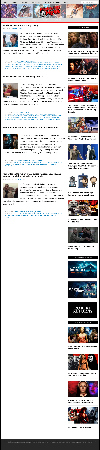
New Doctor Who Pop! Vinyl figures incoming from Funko (81, 194)
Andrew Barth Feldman (41, 114)
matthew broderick (35, 117)
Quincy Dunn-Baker (30, 119)
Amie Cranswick (18, 160)
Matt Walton (25, 117)
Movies (16, 61)
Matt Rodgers (18, 212)
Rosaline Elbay (40, 164)
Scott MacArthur (43, 119)
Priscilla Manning (44, 68)
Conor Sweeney (20, 65)
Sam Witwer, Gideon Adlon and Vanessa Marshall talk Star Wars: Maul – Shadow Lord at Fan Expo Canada (83, 108)
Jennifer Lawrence (39, 116)
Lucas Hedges (45, 66)
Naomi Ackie (18, 68)
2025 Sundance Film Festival (23, 63)
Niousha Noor (9, 164)
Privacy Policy (64, 442)
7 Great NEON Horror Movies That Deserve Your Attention (81, 401)
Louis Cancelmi (36, 66)
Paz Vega (17, 164)
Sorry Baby (54, 68)
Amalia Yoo (29, 114)
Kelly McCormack (17, 66)
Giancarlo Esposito (20, 162)
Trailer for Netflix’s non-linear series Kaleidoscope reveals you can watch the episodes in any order (32, 175)
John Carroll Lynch (50, 65)
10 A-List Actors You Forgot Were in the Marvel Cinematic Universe (83, 53)
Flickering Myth (50, 11)
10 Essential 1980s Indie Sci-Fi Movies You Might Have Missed (82, 138)
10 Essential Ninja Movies (79, 427)
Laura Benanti (15, 117)
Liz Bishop (27, 66)
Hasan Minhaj (28, 116)
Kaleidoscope (52, 162)
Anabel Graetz (37, 63)
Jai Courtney (31, 162)
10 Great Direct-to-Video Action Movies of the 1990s (82, 79)
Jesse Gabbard (38, 65)
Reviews (21, 61)
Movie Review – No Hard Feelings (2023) (23, 76)
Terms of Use (54, 442)
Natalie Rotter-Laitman (30, 68)
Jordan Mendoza (52, 116)
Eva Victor (28, 65)
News (26, 160)
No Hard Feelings (17, 119)
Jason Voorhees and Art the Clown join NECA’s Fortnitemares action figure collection (83, 166)
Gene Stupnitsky (17, 116)
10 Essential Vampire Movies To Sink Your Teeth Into (82, 375)
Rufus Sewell (49, 164)
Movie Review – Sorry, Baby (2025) (20, 25)
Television (32, 160)
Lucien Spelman (56, 66)
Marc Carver (9, 68)
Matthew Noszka (48, 117)
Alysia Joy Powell (19, 114)
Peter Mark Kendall (27, 164)
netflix (60, 162)
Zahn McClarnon (55, 119)
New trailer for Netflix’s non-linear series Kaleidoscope (30, 127)
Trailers (39, 160)
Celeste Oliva (47, 63)
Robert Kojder (30, 61)
